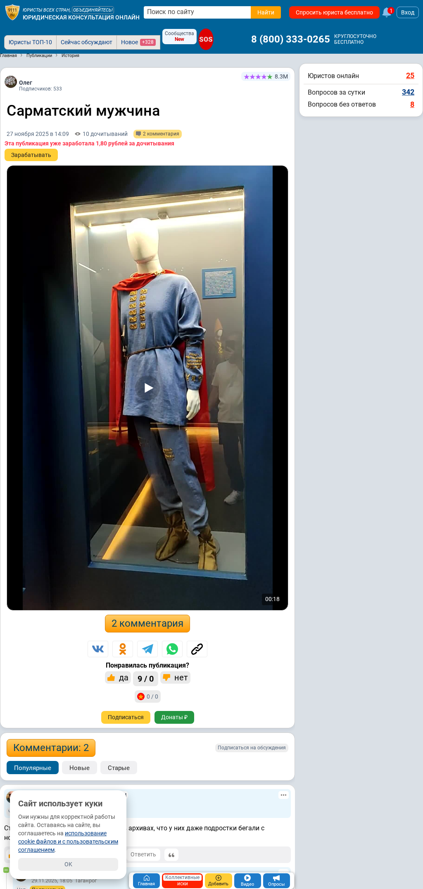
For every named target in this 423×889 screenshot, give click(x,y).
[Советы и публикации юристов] (12, 12)
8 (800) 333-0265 (290, 39)
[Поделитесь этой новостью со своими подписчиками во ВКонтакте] (98, 649)
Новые (79, 768)
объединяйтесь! (93, 10)
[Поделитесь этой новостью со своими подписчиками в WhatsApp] (172, 649)
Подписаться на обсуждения (252, 748)
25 (410, 75)
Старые (119, 768)
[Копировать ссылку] (197, 649)
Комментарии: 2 (51, 748)
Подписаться (126, 717)
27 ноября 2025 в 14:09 (38, 134)
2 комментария (147, 623)
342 (408, 91)
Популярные (32, 768)
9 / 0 (146, 679)
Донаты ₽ (174, 717)
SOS (206, 39)
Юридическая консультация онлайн (81, 17)
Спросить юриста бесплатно (334, 12)
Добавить (218, 884)
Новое (137, 42)
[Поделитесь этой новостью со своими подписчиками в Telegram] (147, 649)
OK (68, 864)
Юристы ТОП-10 (30, 42)
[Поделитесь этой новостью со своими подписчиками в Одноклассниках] (122, 649)
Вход (407, 12)
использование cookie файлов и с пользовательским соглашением (68, 841)
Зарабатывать (31, 155)
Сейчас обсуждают (86, 42)
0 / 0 (152, 696)
